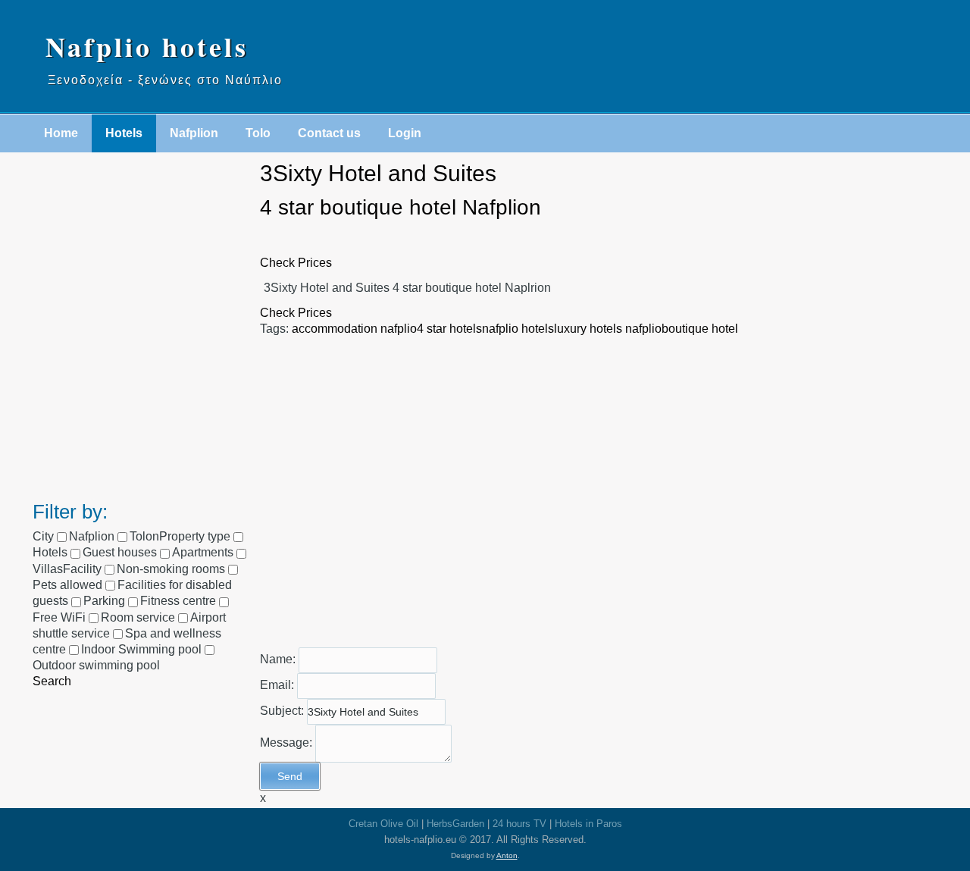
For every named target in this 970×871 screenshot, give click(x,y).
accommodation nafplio (354, 328)
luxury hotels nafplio (608, 328)
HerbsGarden (455, 823)
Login (404, 133)
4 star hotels (449, 328)
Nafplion (194, 133)
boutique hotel (700, 328)
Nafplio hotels (147, 46)
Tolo (258, 133)
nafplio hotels (518, 328)
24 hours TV (519, 823)
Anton (507, 855)
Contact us (329, 133)
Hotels (123, 133)
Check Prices (296, 262)
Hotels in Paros (588, 823)
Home (61, 133)
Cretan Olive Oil (383, 823)
